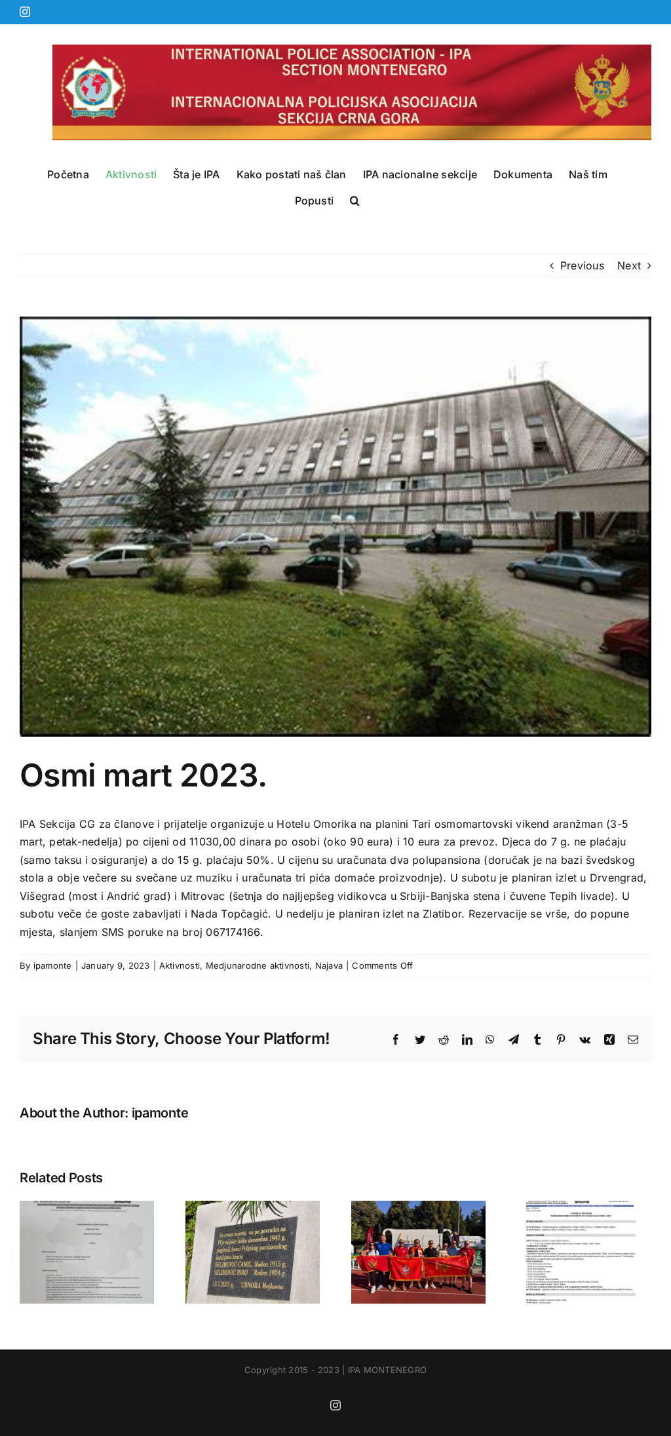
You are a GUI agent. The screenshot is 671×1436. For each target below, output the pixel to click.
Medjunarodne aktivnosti (258, 965)
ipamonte (52, 965)
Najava (329, 965)
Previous (582, 265)
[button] (355, 200)
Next (629, 265)
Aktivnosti (179, 965)
